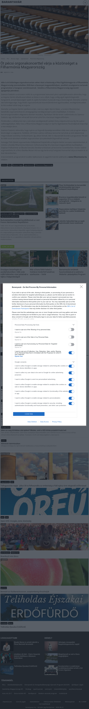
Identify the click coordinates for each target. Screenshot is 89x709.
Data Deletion (32, 422)
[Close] (82, 287)
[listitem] (44, 325)
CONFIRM (29, 414)
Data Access (44, 422)
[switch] (71, 329)
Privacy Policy (57, 422)
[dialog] (44, 354)
